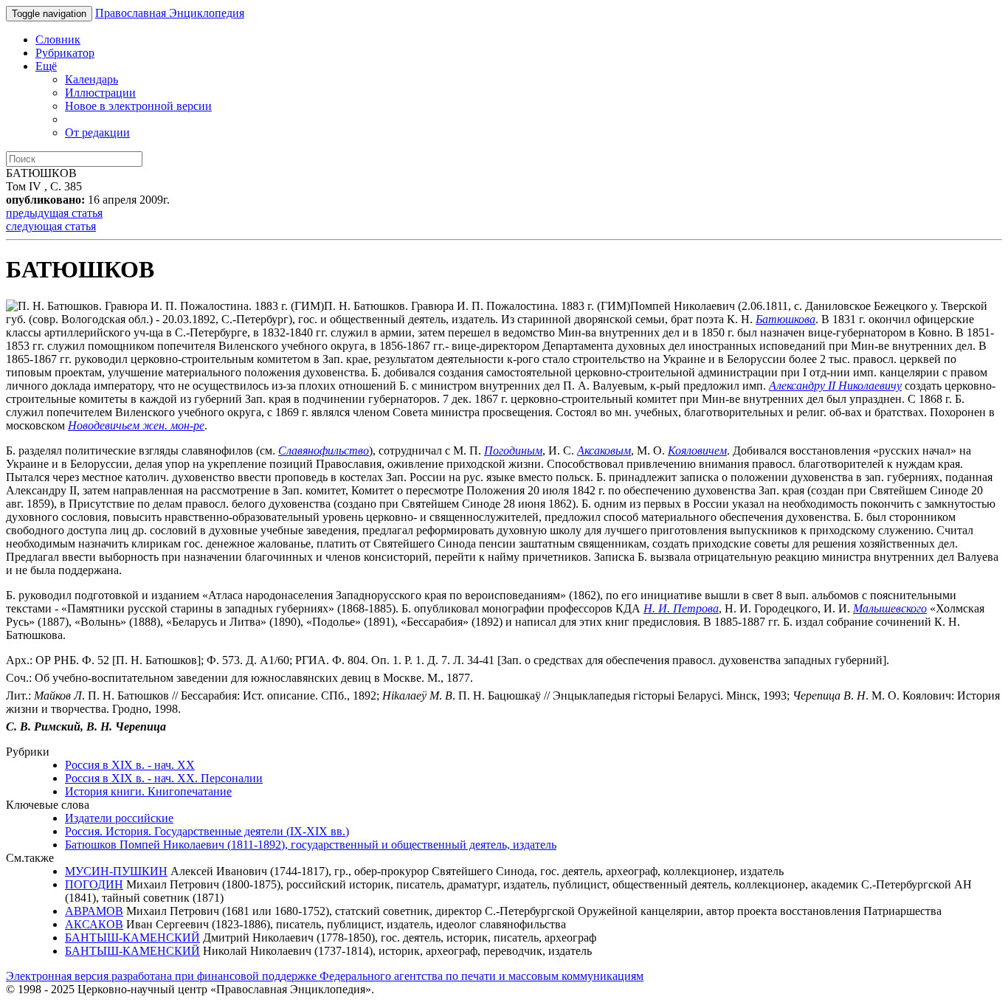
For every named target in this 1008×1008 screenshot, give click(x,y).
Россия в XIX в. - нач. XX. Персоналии (164, 778)
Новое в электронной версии (138, 106)
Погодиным (513, 450)
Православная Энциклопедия (169, 13)
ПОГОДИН (94, 884)
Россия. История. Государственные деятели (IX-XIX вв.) (207, 831)
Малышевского (890, 608)
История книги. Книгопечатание (148, 791)
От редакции (97, 132)
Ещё (46, 66)
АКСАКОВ (94, 924)
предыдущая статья (54, 213)
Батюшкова (785, 319)
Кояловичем (697, 450)
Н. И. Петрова (681, 608)
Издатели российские (119, 818)
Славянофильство (323, 450)
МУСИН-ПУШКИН (116, 871)
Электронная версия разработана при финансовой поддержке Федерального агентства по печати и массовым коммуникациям (324, 976)
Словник (57, 39)
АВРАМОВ (94, 911)
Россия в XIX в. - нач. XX (130, 765)
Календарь (91, 79)
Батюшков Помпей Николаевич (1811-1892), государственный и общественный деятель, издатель (310, 844)
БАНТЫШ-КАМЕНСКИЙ (132, 937)
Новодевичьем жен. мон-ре (136, 425)
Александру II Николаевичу (835, 385)
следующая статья (51, 226)
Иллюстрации (100, 92)
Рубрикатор (64, 52)
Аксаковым (604, 450)
